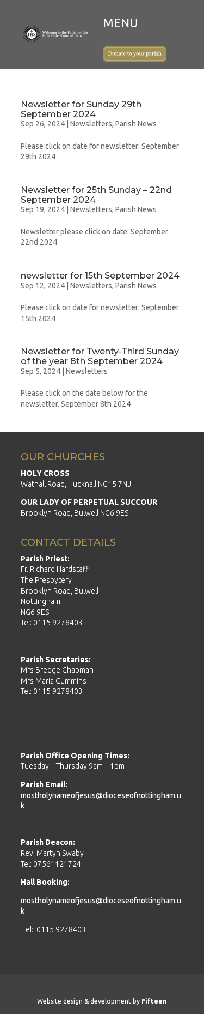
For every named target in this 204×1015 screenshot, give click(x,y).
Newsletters (91, 123)
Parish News (136, 123)
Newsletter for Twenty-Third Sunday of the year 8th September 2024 (100, 356)
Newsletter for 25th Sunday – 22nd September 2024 (96, 195)
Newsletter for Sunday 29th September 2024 (81, 109)
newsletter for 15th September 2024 (100, 275)
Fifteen (154, 1001)
